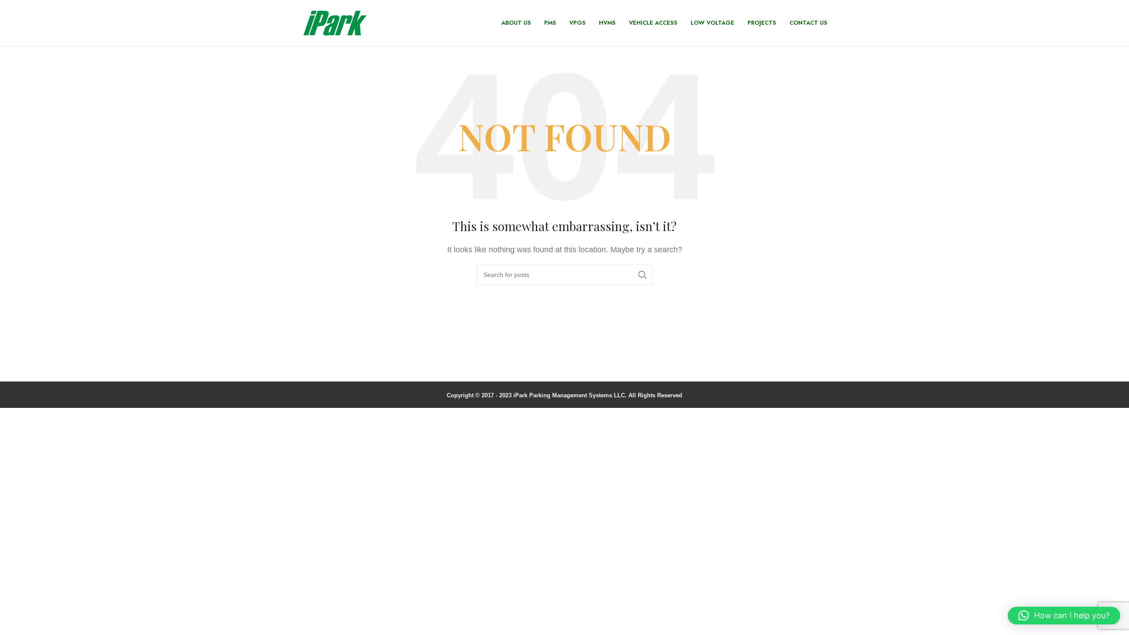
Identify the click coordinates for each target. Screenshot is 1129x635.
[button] (1064, 615)
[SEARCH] (642, 275)
